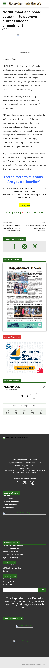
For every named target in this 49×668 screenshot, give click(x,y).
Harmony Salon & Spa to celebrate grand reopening (36, 228)
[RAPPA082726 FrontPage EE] (24, 329)
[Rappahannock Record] (24, 4)
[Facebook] (14, 246)
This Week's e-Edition (12, 260)
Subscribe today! (34, 212)
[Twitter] (34, 246)
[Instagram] (24, 246)
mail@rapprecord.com (28, 479)
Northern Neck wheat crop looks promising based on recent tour (11, 228)
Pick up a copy (13, 212)
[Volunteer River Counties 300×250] (24, 357)
